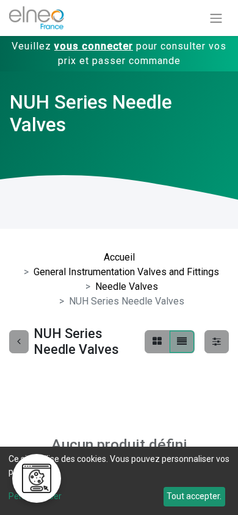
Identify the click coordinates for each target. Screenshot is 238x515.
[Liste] (182, 341)
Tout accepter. (194, 496)
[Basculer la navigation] (216, 18)
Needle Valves (126, 286)
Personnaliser (35, 496)
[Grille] (157, 341)
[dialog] (119, 481)
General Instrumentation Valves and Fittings (126, 272)
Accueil (119, 257)
